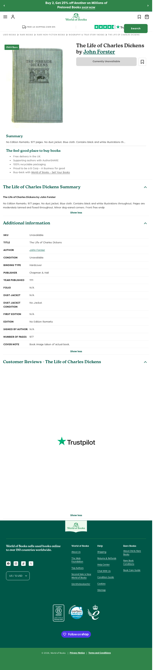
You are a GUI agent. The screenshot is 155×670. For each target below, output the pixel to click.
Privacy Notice (77, 653)
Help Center (103, 564)
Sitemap (101, 590)
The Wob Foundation (77, 560)
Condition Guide (105, 577)
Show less (76, 212)
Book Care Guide (131, 570)
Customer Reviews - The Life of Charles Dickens (52, 362)
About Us (76, 552)
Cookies (101, 583)
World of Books (58, 653)
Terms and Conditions (99, 653)
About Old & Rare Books (132, 552)
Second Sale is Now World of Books (81, 576)
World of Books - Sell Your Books (50, 172)
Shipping (101, 552)
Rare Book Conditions (128, 562)
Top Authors (77, 568)
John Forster (99, 52)
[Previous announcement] (4, 5)
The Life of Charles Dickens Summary (42, 187)
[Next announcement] (148, 5)
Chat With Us (104, 571)
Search (136, 28)
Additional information (26, 223)
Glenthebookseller (80, 584)
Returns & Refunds (106, 558)
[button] (5, 17)
